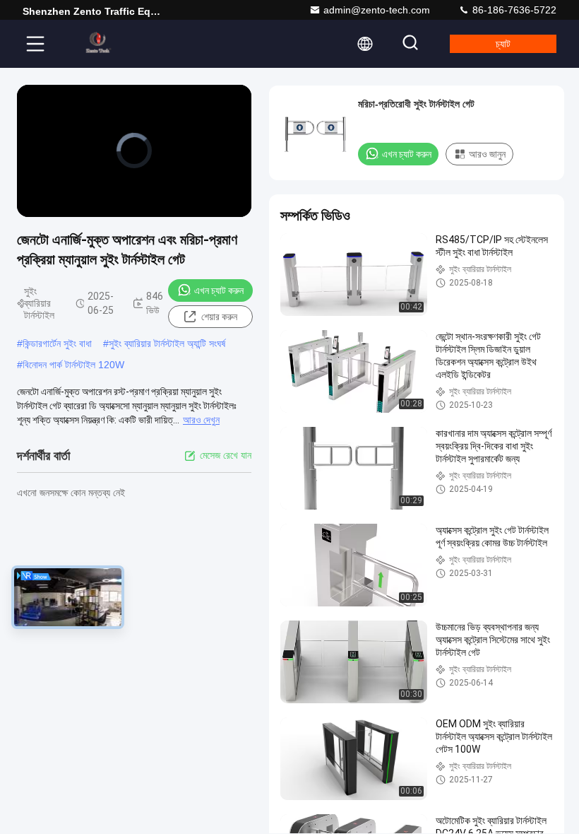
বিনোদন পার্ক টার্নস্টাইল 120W (73, 364)
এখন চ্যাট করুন (219, 290)
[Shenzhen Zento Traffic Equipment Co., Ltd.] (98, 44)
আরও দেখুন (201, 419)
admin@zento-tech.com (376, 10)
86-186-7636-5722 (513, 10)
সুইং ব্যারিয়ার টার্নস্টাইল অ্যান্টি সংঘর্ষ (167, 343)
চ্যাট (503, 43)
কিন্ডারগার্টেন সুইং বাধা (57, 343)
